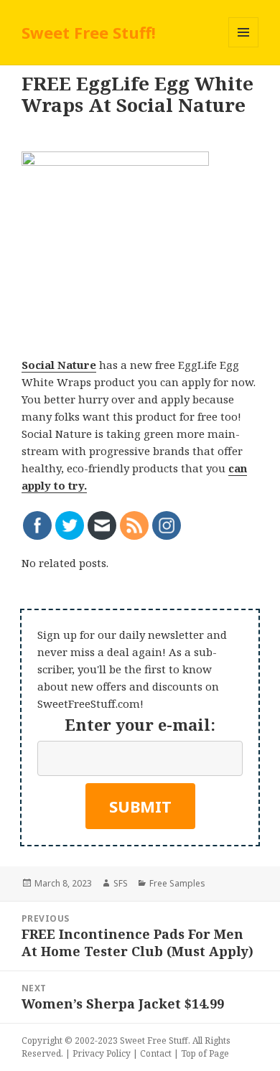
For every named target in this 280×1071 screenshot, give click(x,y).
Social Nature (59, 364)
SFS (120, 883)
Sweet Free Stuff (154, 1040)
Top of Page (205, 1053)
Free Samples (177, 883)
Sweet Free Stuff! (89, 32)
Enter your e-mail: (140, 724)
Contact (156, 1053)
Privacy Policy (102, 1053)
